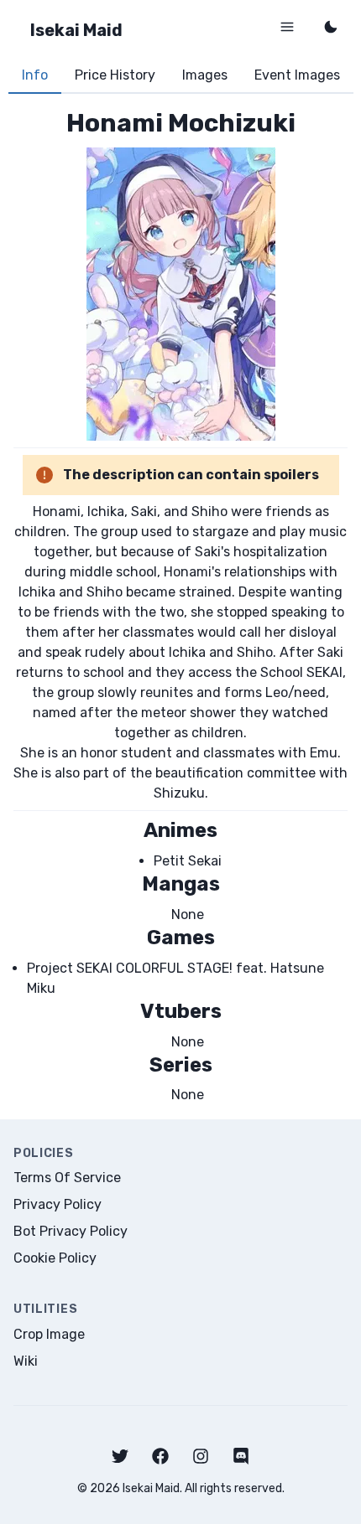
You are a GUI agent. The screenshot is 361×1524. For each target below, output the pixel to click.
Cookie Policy (55, 1258)
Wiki (25, 1361)
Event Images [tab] (297, 75)
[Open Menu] (287, 27)
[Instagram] (200, 1456)
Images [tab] (205, 75)
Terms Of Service (67, 1178)
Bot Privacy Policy (70, 1231)
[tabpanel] (180, 606)
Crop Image (49, 1334)
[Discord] (241, 1456)
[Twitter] (120, 1456)
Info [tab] (35, 75)
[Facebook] (160, 1456)
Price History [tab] (115, 75)
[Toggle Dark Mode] (331, 27)
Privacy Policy (57, 1204)
